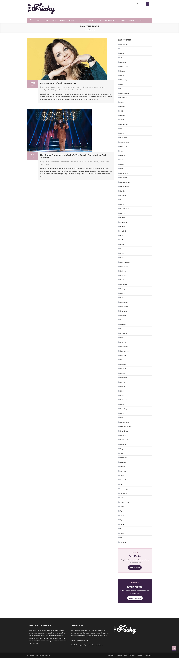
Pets (121, 418)
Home (38, 20)
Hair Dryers (124, 266)
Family (122, 191)
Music (79, 87)
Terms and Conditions (135, 655)
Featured (123, 200)
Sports (122, 466)
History (122, 289)
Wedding (123, 542)
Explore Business (135, 598)
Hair (121, 258)
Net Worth (123, 400)
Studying (123, 471)
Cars (121, 102)
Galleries (123, 218)
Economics (124, 173)
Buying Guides (125, 93)
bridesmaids (94, 87)
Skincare (123, 462)
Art (121, 58)
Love (79, 20)
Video (122, 533)
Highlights (123, 284)
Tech (121, 484)
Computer (123, 138)
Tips (121, 498)
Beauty (122, 71)
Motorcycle (124, 378)
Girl (121, 240)
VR (121, 538)
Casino (122, 106)
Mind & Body (124, 369)
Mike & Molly (52, 90)
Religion (123, 444)
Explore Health (135, 567)
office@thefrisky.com (82, 640)
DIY (121, 169)
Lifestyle (123, 342)
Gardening (123, 231)
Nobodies (60, 90)
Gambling (123, 222)
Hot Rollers (124, 306)
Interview (123, 324)
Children (123, 120)
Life (121, 338)
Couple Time (124, 142)
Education (123, 178)
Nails (122, 395)
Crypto (122, 155)
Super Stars (124, 480)
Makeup (123, 355)
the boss (80, 90)
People (122, 413)
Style (99, 20)
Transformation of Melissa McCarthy (58, 83)
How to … (123, 311)
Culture (122, 160)
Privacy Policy (148, 655)
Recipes (123, 435)
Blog (121, 84)
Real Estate (124, 431)
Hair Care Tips (125, 262)
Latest (125, 655)
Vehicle (122, 529)
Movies (71, 20)
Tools (122, 506)
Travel (140, 20)
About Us (111, 655)
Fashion (123, 195)
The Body (123, 493)
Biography (123, 80)
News (46, 20)
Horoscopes (124, 302)
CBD (121, 111)
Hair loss (123, 271)
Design (122, 164)
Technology (124, 489)
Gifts (121, 235)
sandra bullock (70, 90)
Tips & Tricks (124, 502)
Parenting (122, 20)
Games (122, 226)
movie (103, 161)
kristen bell (82, 161)
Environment (124, 186)
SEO (121, 453)
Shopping (123, 458)
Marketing (123, 360)
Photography (124, 422)
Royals (131, 20)
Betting (122, 75)
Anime (122, 53)
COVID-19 (123, 146)
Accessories (124, 44)
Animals (123, 49)
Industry (123, 315)
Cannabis (123, 98)
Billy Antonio (46, 87)
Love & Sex (124, 346)
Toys (121, 511)
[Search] (147, 4)
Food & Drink (124, 209)
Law (121, 329)
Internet (122, 320)
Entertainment (110, 20)
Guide (122, 249)
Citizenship (124, 124)
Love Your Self (125, 351)
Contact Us (119, 655)
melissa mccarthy (93, 161)
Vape (122, 524)
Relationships (89, 20)
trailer (47, 164)
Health (54, 20)
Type (122, 520)
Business (123, 89)
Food (122, 204)
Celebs (62, 20)
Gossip (122, 244)
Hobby (122, 293)
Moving (122, 386)
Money (122, 373)
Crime (122, 151)
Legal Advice (124, 333)
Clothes (122, 133)
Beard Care (124, 66)
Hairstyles (123, 275)
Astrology (123, 62)
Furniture (123, 213)
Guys (122, 253)
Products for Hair (125, 426)
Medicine (123, 364)
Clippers (123, 129)
